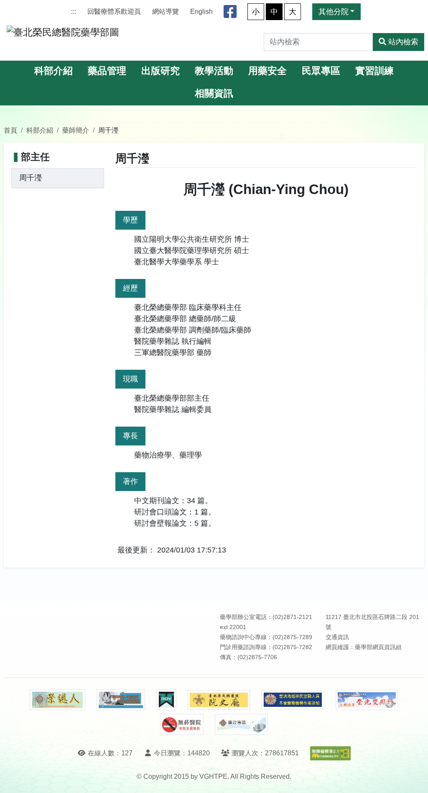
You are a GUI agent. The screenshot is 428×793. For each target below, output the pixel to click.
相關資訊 (214, 93)
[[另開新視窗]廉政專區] (241, 724)
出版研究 (160, 71)
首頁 (10, 130)
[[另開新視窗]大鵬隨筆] (367, 700)
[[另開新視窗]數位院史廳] (219, 700)
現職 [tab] (130, 379)
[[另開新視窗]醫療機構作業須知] (293, 700)
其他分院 (333, 12)
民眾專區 (321, 71)
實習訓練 (374, 71)
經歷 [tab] (130, 288)
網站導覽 (165, 11)
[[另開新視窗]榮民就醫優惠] (121, 699)
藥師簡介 (75, 130)
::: (73, 11)
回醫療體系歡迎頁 (114, 11)
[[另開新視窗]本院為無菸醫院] (182, 724)
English (201, 11)
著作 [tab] (130, 481)
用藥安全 (267, 71)
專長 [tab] (130, 436)
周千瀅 (30, 178)
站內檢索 (403, 42)
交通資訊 (337, 637)
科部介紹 (53, 71)
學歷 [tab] (130, 220)
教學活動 (214, 71)
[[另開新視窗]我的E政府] (166, 699)
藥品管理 (107, 71)
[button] (414, 778)
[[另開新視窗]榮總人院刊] (57, 699)
